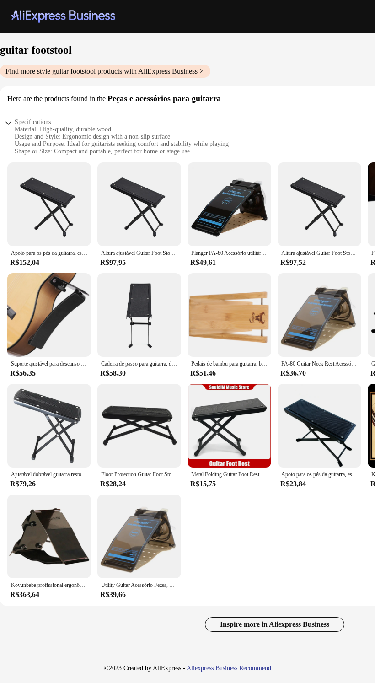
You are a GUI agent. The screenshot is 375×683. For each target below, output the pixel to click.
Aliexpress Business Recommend (229, 668)
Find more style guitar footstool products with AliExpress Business (101, 71)
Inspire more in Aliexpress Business (274, 624)
